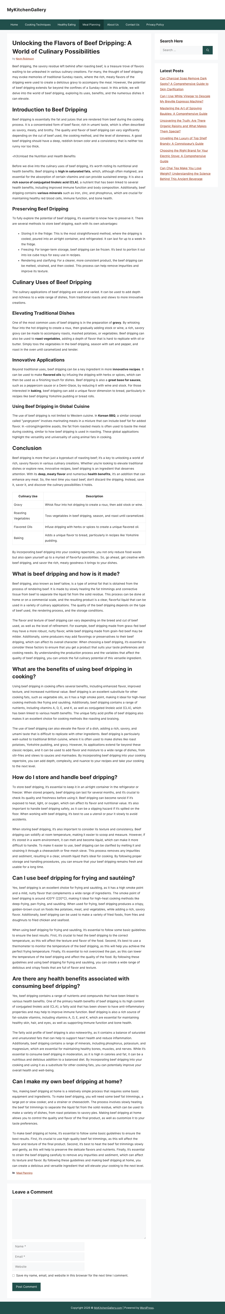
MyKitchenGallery (26, 9)
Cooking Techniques (38, 24)
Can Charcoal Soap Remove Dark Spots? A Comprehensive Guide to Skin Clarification (184, 84)
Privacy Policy (155, 24)
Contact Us (132, 24)
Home (14, 24)
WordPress (147, 1307)
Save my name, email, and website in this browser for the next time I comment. (72, 1275)
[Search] (208, 50)
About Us (113, 24)
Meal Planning (91, 24)
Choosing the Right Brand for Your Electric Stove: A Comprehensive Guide (184, 156)
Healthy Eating (67, 24)
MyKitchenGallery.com (108, 1307)
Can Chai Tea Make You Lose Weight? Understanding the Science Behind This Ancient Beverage (185, 173)
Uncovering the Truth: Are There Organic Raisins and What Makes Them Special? (183, 126)
